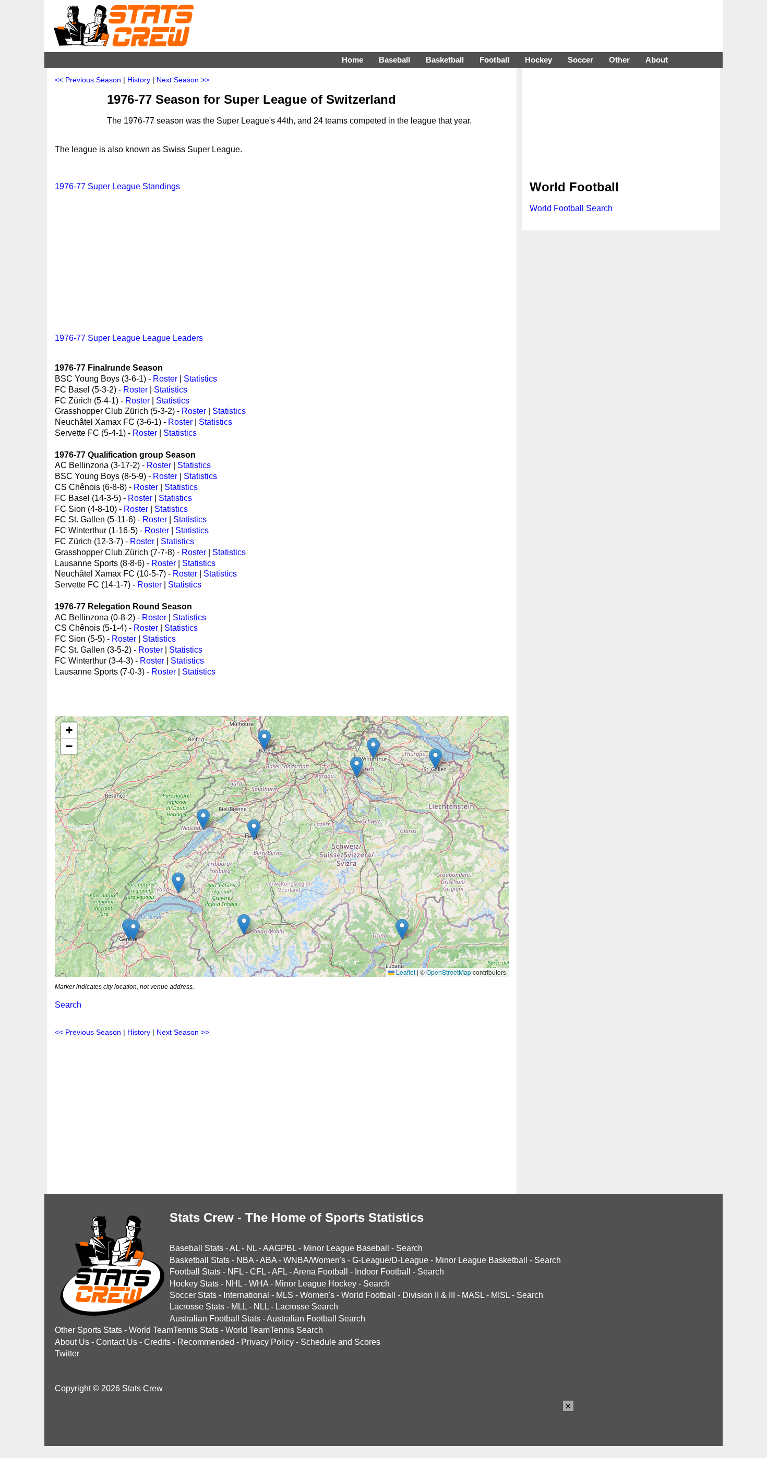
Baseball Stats (196, 1248)
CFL (258, 1271)
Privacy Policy (267, 1342)
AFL (279, 1271)
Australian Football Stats (215, 1318)
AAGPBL (279, 1248)
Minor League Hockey (315, 1283)
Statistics (200, 378)
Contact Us (116, 1342)
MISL (500, 1295)
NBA (245, 1260)
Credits (157, 1342)
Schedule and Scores (340, 1342)
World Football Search (571, 208)
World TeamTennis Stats (174, 1330)
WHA (258, 1283)
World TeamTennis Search (274, 1330)
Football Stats (195, 1271)
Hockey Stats (194, 1283)
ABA (268, 1260)
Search (68, 1004)
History (138, 80)
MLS (284, 1295)
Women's (317, 1295)
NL (251, 1248)
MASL (473, 1295)
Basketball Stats (200, 1260)
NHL (233, 1283)
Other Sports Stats (88, 1330)
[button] (264, 740)
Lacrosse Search (306, 1306)
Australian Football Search (316, 1318)
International (246, 1295)
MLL (239, 1306)
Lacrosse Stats (197, 1306)
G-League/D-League (390, 1260)
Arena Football (320, 1271)
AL (234, 1248)
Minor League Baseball (346, 1248)
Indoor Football (383, 1271)
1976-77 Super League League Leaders (129, 338)
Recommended (205, 1342)
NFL (235, 1271)
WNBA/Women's (314, 1260)
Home (352, 59)
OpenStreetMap (448, 971)
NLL (261, 1306)
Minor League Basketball (481, 1260)
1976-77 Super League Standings (117, 186)
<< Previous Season (88, 80)
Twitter (67, 1353)
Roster (165, 378)
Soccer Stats (193, 1295)
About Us (72, 1342)
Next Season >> (183, 80)
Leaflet (404, 971)
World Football (368, 1295)
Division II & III (428, 1295)
